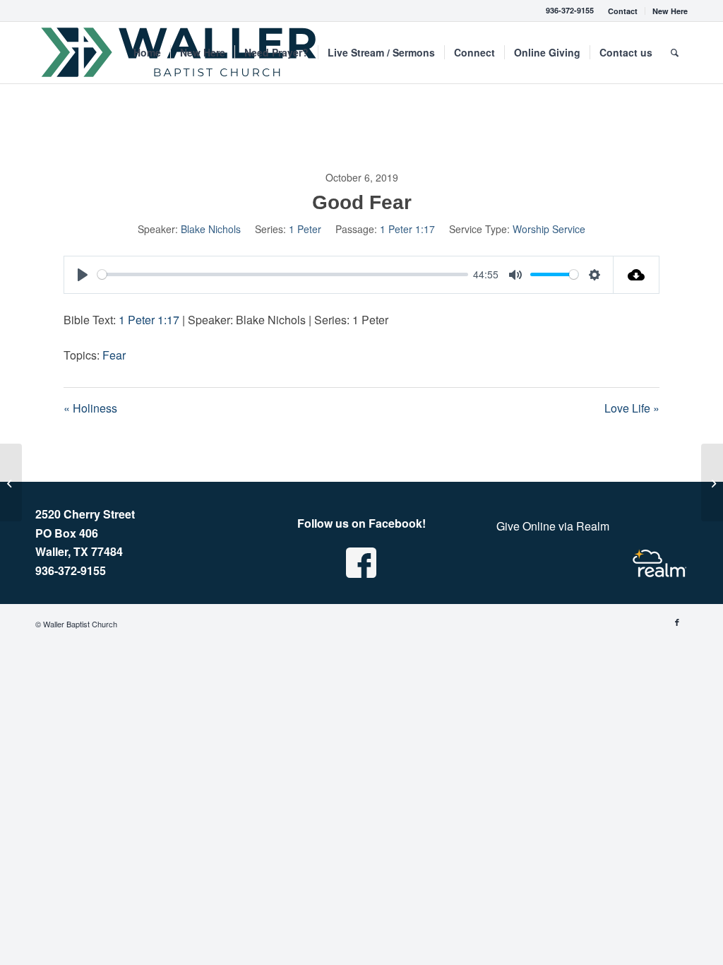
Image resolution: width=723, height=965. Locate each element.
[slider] (282, 274)
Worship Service (549, 229)
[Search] (675, 52)
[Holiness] (11, 482)
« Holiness (90, 408)
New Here (670, 11)
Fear (114, 355)
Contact (623, 11)
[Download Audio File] (636, 275)
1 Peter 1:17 (407, 229)
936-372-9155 (570, 10)
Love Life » (631, 408)
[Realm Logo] (659, 563)
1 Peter (305, 229)
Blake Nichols (211, 229)
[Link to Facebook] (677, 621)
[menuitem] (623, 11)
